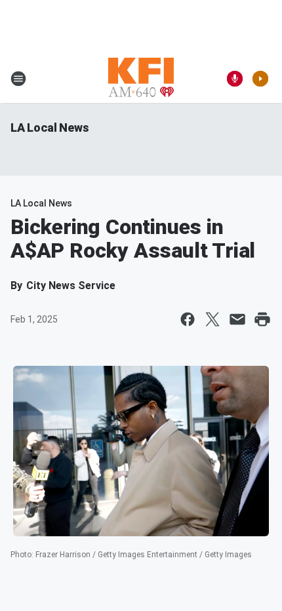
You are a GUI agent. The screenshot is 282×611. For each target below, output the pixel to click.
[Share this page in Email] (237, 319)
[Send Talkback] (235, 79)
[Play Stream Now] (260, 79)
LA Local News (49, 127)
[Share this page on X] (212, 319)
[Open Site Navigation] (18, 79)
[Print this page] (262, 319)
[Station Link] (141, 79)
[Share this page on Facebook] (187, 319)
